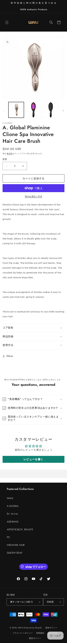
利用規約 (40, 633)
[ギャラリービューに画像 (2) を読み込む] (33, 110)
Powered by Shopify (33, 627)
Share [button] (10, 356)
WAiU (10, 498)
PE (8, 537)
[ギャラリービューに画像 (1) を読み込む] (16, 110)
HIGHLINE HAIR (16, 545)
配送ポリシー (35, 638)
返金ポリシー (51, 627)
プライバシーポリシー (23, 633)
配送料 (9, 153)
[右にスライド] (63, 110)
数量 (5, 159)
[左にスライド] (4, 110)
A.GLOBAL (13, 506)
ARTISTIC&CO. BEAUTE (20, 529)
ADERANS (12, 521)
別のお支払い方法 (33, 196)
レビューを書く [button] (33, 459)
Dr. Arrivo (12, 513)
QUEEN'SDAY (15, 552)
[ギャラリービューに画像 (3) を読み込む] (50, 110)
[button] (7, 22)
